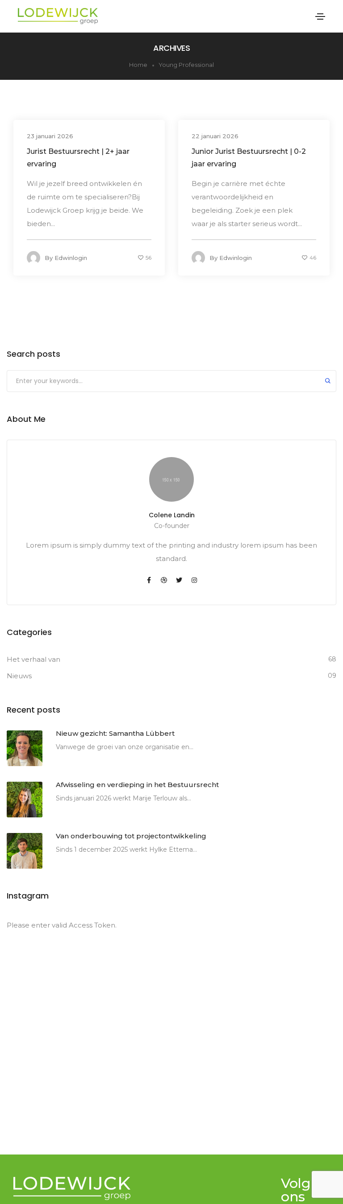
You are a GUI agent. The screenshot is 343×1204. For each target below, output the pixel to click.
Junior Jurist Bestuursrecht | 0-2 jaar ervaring (249, 157)
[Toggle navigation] (320, 16)
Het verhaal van (33, 659)
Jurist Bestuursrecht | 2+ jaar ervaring (78, 157)
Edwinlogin (70, 257)
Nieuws (19, 676)
